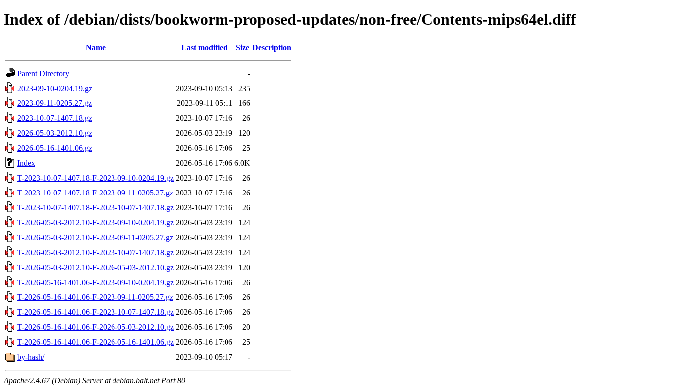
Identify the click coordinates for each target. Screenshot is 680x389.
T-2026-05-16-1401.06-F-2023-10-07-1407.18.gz (95, 312)
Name (96, 47)
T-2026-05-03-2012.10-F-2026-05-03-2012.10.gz (95, 267)
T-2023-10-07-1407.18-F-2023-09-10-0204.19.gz (95, 178)
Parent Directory (43, 73)
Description (271, 47)
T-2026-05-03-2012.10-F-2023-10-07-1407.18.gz (95, 252)
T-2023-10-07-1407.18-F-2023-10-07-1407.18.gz (95, 207)
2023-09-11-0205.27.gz (54, 103)
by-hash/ (30, 357)
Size (242, 47)
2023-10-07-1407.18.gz (54, 118)
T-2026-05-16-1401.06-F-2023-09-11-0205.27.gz (95, 297)
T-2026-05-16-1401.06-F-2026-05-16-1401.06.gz (95, 342)
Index (26, 163)
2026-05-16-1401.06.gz (54, 148)
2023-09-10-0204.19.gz (54, 88)
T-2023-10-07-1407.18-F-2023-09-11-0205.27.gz (95, 193)
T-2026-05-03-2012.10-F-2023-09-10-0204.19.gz (95, 222)
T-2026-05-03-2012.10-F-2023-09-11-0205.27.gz (95, 237)
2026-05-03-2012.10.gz (54, 133)
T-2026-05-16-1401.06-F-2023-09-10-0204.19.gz (95, 282)
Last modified (204, 47)
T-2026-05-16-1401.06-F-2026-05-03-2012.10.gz (95, 327)
